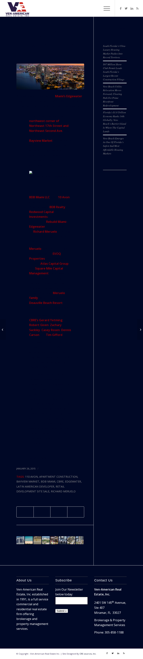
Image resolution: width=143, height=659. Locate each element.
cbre (60, 481)
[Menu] (105, 8)
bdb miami (48, 481)
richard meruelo (63, 491)
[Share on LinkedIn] (58, 512)
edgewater (73, 481)
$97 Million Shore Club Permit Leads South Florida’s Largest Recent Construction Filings (113, 71)
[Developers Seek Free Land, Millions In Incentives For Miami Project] (63, 540)
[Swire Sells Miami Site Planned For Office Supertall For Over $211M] (80, 540)
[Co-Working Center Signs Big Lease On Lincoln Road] (54, 540)
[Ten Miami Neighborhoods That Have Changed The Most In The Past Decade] (46, 540)
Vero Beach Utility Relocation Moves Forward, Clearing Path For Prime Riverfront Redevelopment (112, 96)
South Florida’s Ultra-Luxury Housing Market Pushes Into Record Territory (114, 51)
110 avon (31, 476)
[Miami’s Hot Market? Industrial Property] (37, 540)
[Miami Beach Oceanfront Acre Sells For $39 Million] (29, 540)
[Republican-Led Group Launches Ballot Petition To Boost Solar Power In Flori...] (3, 329)
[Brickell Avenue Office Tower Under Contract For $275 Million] (20, 540)
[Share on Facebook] (25, 512)
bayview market (27, 481)
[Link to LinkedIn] (132, 8)
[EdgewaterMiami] (50, 76)
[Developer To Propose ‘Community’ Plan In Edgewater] (71, 540)
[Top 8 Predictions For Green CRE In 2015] (140, 329)
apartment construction (58, 476)
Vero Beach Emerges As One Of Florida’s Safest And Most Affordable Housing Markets (113, 146)
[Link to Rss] (137, 8)
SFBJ (43, 458)
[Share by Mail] (75, 512)
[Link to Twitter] (126, 8)
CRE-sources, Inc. (88, 653)
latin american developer (35, 486)
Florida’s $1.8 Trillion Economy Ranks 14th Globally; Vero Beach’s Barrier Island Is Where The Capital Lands (114, 121)
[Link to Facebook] (120, 8)
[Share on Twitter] (42, 512)
